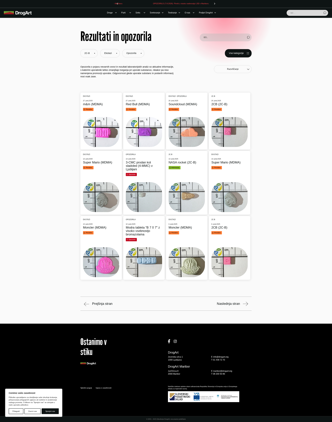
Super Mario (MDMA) (97, 162)
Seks (138, 13)
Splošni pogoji (86, 388)
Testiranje (172, 13)
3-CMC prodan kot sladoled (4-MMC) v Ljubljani (139, 166)
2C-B (87, 53)
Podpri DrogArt (206, 13)
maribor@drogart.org (222, 371)
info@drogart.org (221, 357)
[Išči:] (307, 13)
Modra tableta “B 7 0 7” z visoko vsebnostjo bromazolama (143, 231)
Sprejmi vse (50, 411)
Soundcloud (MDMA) (183, 104)
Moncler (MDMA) (94, 227)
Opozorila (131, 53)
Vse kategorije (236, 53)
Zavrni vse (32, 411)
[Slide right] (215, 4)
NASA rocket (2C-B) (182, 162)
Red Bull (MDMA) (138, 104)
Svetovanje (155, 13)
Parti (123, 13)
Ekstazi (108, 53)
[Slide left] (117, 4)
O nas (187, 13)
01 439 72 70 (219, 360)
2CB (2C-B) (219, 104)
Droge (110, 13)
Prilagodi (16, 411)
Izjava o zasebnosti (103, 388)
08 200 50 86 (219, 374)
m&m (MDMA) (93, 104)
